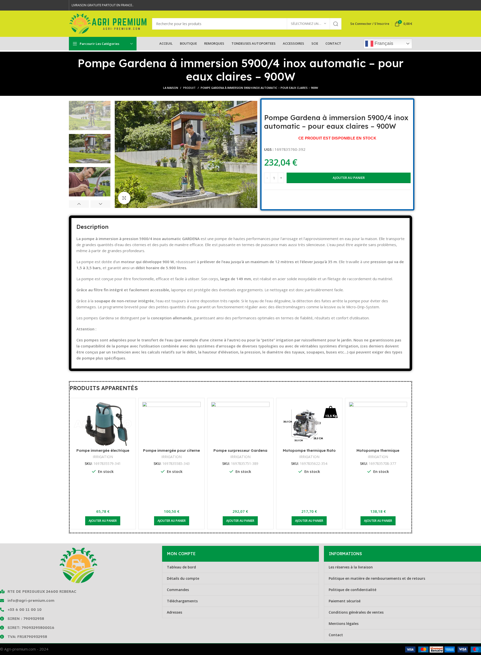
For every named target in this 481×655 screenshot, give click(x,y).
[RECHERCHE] (335, 24)
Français (383, 43)
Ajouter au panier (349, 177)
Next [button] (100, 204)
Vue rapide (135, 410)
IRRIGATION (110, 456)
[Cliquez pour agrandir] (124, 198)
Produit (189, 88)
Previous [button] (79, 204)
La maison (170, 88)
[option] (89, 115)
